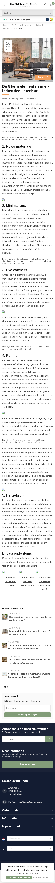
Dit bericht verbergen (19, 877)
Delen (41, 77)
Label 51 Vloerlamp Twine (10, 581)
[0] (51, 5)
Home (5, 25)
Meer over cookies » (41, 877)
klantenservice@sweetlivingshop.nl (25, 802)
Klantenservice (27, 764)
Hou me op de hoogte (27, 714)
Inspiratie (18, 28)
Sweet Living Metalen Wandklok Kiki (27, 581)
